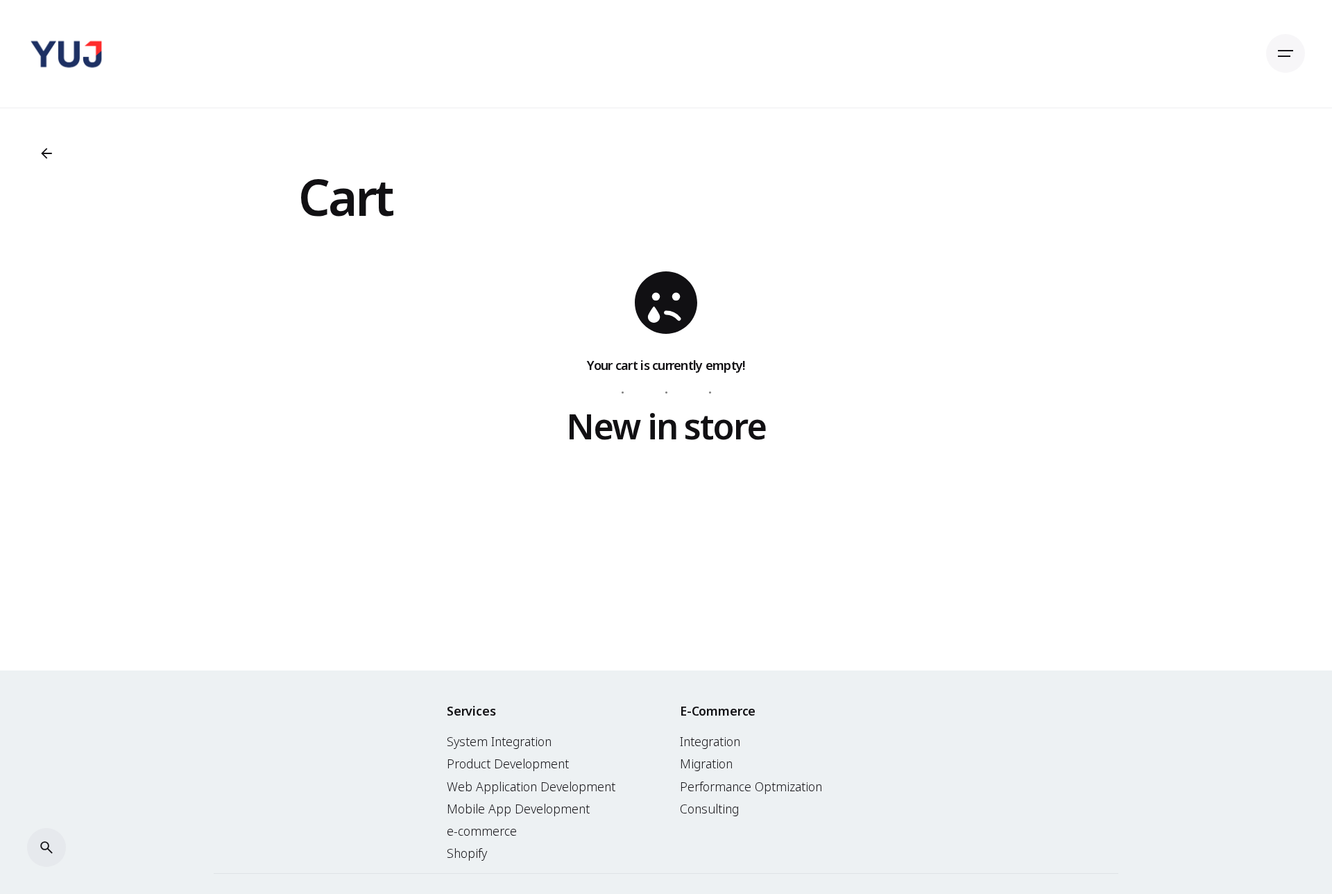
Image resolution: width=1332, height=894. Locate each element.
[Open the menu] (1285, 53)
